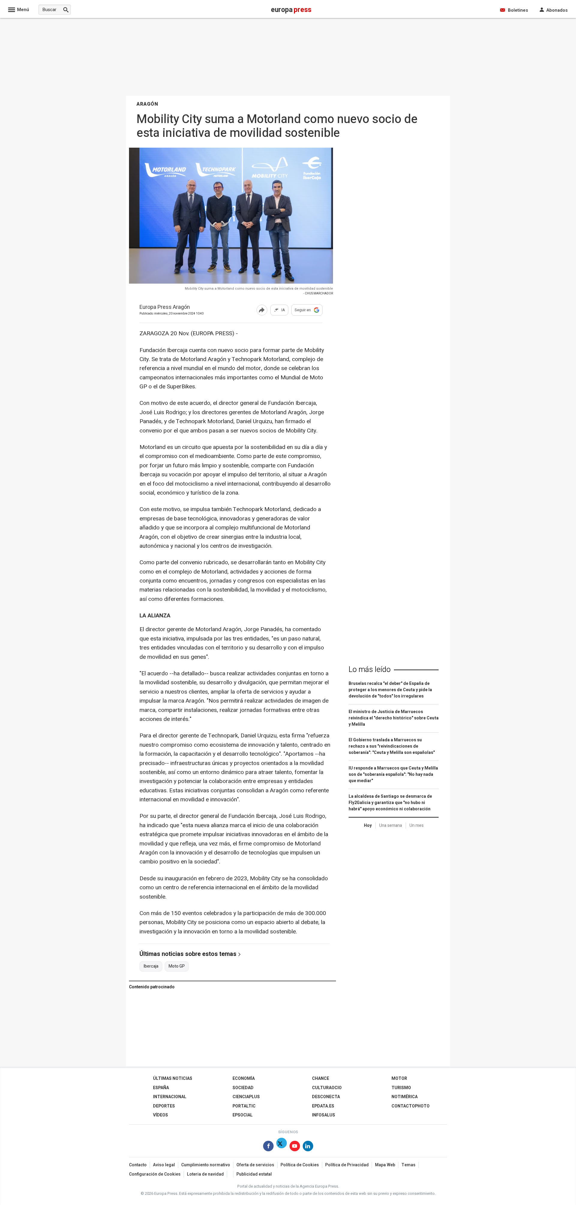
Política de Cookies (299, 1165)
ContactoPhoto (411, 1106)
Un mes (417, 825)
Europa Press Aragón (165, 307)
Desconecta (326, 1097)
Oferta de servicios (255, 1165)
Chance (320, 1078)
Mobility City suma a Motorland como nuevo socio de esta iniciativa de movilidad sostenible (259, 288)
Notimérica (405, 1097)
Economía (243, 1078)
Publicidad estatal (254, 1174)
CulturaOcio (327, 1088)
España (161, 1088)
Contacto (138, 1165)
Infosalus (323, 1115)
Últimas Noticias (172, 1078)
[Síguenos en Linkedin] (308, 1147)
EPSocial (242, 1115)
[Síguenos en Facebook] (268, 1147)
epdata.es (323, 1106)
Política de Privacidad (347, 1165)
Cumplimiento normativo (205, 1165)
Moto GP (177, 966)
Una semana (390, 825)
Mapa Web (385, 1165)
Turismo (401, 1088)
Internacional (169, 1097)
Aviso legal (164, 1165)
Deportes (164, 1106)
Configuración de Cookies (155, 1174)
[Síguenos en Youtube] (295, 1147)
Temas (408, 1165)
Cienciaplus (246, 1097)
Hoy (368, 825)
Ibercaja (150, 966)
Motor (399, 1078)
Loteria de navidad (205, 1174)
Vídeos (160, 1115)
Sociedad (243, 1088)
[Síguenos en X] (281, 1147)
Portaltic (244, 1106)
